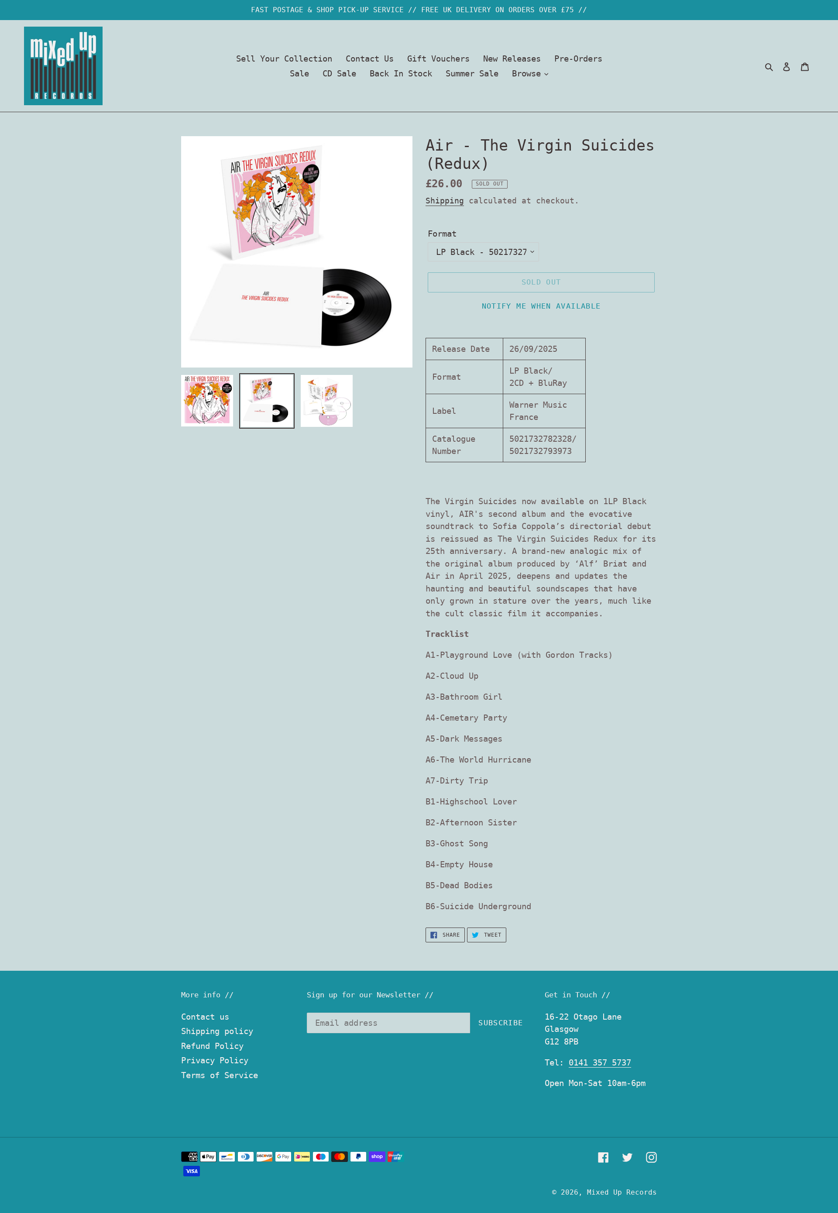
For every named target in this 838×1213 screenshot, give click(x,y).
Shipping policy (217, 1031)
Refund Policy (212, 1046)
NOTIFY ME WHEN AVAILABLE (541, 306)
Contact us (205, 1016)
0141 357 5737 (600, 1062)
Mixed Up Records (622, 1192)
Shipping (445, 200)
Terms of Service (219, 1075)
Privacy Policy (214, 1060)
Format (442, 233)
